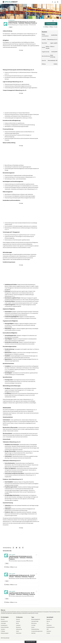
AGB (47, 629)
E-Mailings (3, 631)
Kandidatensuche (4, 621)
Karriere (32, 627)
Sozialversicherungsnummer (36, 631)
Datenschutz (49, 625)
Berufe (17, 623)
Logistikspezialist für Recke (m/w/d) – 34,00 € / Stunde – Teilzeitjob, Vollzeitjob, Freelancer (22, 576)
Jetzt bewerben (51, 23)
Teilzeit (10, 27)
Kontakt (48, 633)
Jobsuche (18, 621)
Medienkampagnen (4, 633)
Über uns (48, 621)
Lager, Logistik (12, 554)
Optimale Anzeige (34, 621)
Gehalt (17, 631)
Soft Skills (33, 625)
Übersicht (3, 619)
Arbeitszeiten (18, 633)
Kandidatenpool (4, 625)
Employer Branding (4, 627)
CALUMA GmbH (11, 20)
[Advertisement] (21, 59)
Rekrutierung (33, 623)
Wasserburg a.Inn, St (52, 39)
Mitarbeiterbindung (35, 629)
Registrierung (49, 619)
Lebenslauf (18, 625)
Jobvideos (3, 629)
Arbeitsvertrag (19, 629)
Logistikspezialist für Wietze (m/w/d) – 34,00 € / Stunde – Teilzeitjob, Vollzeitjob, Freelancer (22, 593)
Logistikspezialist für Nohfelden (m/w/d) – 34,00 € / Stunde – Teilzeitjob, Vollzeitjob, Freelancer (21, 558)
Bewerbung (18, 627)
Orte (47, 623)
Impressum (49, 631)
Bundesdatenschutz (51, 627)
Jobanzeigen (3, 623)
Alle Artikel (33, 633)
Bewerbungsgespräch (35, 619)
